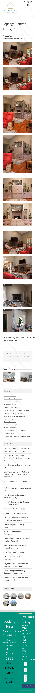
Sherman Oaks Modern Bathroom (13, 399)
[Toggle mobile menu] (32, 10)
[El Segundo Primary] (9, 373)
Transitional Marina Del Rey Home (13, 413)
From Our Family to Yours (14, 552)
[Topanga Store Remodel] (27, 596)
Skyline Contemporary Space (12, 407)
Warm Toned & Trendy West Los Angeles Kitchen (17, 436)
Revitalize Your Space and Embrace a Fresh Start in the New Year (17, 458)
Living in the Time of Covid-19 (16, 513)
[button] (4, 376)
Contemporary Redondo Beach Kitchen (14, 416)
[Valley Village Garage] (13, 603)
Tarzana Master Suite (10, 422)
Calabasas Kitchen (9, 433)
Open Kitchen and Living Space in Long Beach (16, 410)
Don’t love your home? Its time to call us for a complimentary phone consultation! (17, 474)
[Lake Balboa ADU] (20, 596)
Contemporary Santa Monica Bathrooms (15, 430)
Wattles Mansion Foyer (10, 404)
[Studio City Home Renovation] (6, 603)
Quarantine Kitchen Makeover (15, 509)
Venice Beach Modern (10, 396)
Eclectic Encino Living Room (11, 424)
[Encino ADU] (26, 373)
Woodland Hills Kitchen (10, 427)
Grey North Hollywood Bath (11, 419)
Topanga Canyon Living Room (12, 401)
